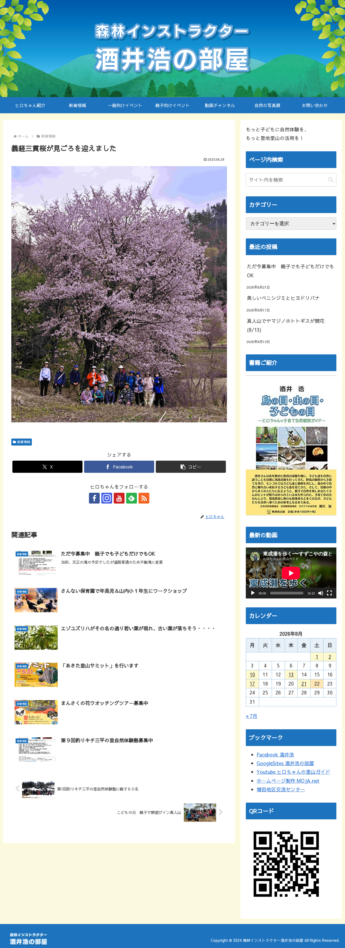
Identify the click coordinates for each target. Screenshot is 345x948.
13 (291, 674)
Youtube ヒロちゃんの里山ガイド (293, 771)
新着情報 (23, 442)
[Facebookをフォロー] (94, 498)
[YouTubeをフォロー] (119, 498)
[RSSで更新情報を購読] (144, 498)
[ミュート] (320, 593)
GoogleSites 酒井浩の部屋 (285, 763)
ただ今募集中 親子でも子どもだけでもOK (290, 270)
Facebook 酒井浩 (275, 754)
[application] (291, 572)
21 (304, 683)
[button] (191, 467)
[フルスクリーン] (329, 593)
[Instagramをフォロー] (106, 498)
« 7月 (251, 716)
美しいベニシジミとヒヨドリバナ (283, 298)
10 (252, 674)
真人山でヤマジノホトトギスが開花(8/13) (286, 325)
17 (252, 683)
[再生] (253, 593)
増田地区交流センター (281, 789)
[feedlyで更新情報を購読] (131, 498)
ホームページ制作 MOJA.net (288, 780)
